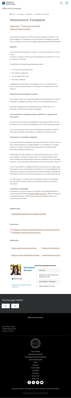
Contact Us (35, 365)
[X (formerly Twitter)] (33, 382)
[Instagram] (37, 382)
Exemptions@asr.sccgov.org (37, 194)
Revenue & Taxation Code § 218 (20, 29)
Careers (35, 362)
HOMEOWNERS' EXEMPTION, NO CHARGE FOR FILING (29, 214)
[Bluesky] (41, 382)
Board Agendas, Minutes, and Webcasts (35, 357)
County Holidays (35, 367)
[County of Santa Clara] (8, 3)
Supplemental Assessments (51, 255)
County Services (35, 351)
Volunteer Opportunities (35, 359)
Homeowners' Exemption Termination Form (26, 233)
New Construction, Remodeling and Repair (26, 255)
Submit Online (14, 26)
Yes (6, 306)
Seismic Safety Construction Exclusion (24, 248)
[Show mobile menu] (67, 3)
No (15, 306)
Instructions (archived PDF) (31, 26)
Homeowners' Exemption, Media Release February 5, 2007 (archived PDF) (36, 230)
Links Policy (35, 373)
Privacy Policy (35, 376)
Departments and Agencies (35, 354)
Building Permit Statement (51, 248)
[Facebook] (29, 382)
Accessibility (35, 370)
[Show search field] (61, 3)
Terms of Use (35, 378)
